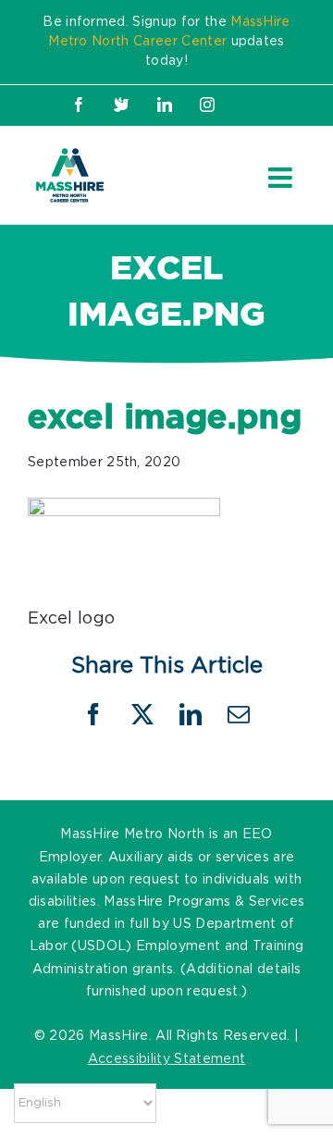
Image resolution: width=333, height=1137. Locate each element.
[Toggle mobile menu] (282, 178)
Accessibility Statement (166, 1059)
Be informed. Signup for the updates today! (166, 42)
